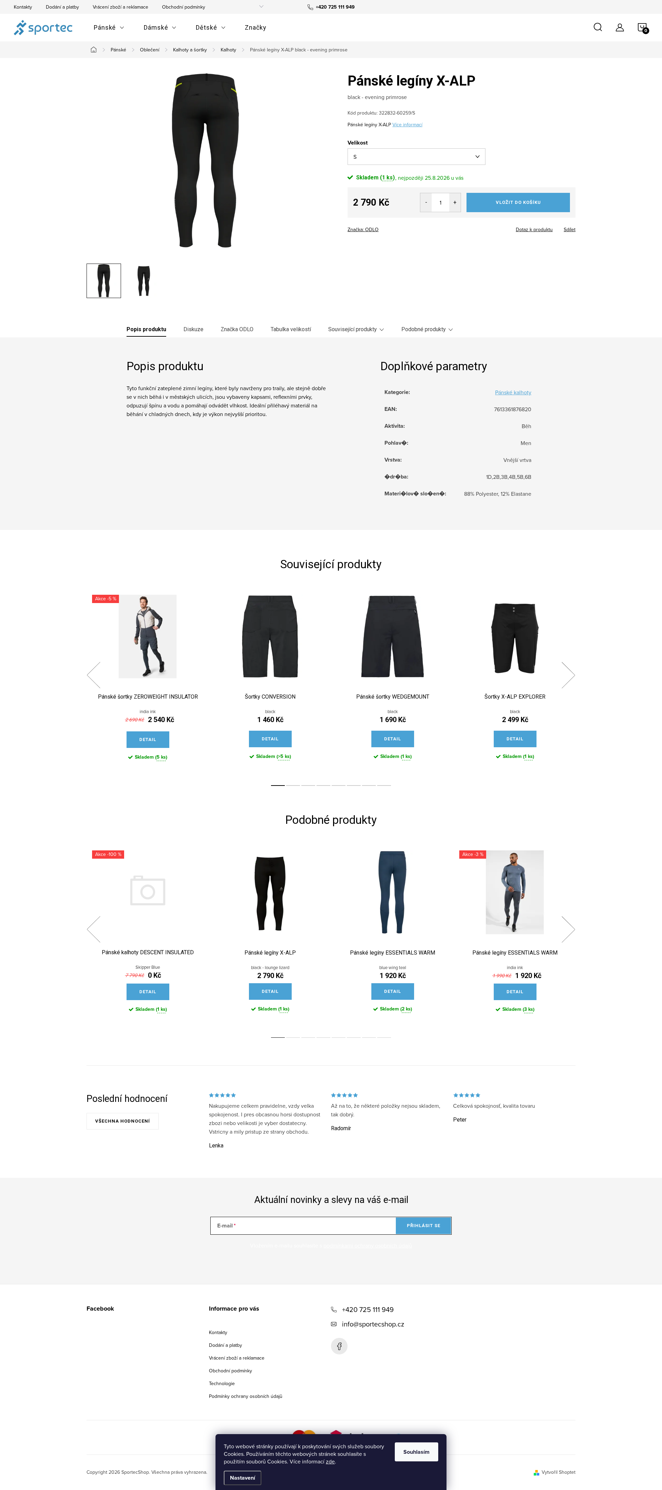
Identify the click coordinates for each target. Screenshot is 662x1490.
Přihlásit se (423, 1225)
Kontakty (23, 6)
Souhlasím (416, 1452)
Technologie (222, 1383)
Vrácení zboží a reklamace (120, 6)
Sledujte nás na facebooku (339, 1346)
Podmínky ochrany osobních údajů (245, 1396)
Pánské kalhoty (513, 392)
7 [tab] (369, 785)
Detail (147, 739)
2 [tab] (293, 785)
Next (568, 675)
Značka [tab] (237, 329)
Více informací (407, 124)
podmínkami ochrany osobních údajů (367, 1245)
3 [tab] (308, 785)
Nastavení (242, 1478)
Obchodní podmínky (183, 6)
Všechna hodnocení (122, 1121)
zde (330, 1461)
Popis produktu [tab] (146, 329)
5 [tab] (338, 785)
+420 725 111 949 (368, 1309)
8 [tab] (384, 785)
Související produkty (352, 329)
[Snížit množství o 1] (426, 202)
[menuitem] (109, 27)
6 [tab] (354, 785)
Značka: (363, 229)
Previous (93, 675)
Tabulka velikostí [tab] (291, 329)
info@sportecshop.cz (373, 1324)
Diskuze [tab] (193, 329)
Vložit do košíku (518, 202)
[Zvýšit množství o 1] (455, 202)
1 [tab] (278, 785)
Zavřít (385, 227)
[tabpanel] (148, 683)
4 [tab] (323, 785)
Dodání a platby (62, 6)
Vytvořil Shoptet (558, 1472)
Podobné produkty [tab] (423, 329)
